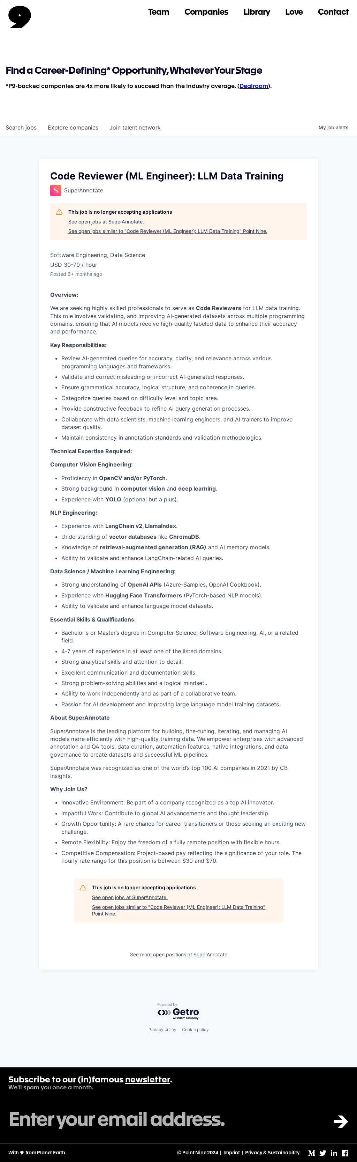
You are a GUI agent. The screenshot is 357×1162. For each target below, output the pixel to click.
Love (294, 12)
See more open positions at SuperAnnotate (178, 954)
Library (256, 12)
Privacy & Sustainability (272, 1152)
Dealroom (254, 86)
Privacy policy (162, 1029)
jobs (21, 127)
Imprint (231, 1152)
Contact (333, 12)
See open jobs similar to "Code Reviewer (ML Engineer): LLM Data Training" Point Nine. (167, 231)
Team (158, 12)
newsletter (147, 1080)
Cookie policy (195, 1029)
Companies (206, 12)
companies (73, 127)
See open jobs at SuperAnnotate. (106, 222)
